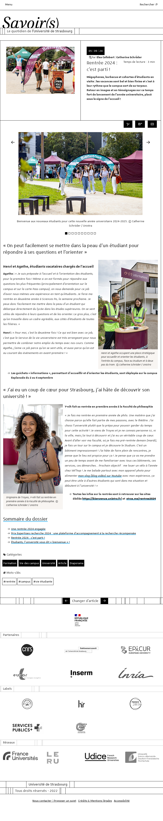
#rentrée (9, 581)
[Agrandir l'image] (128, 304)
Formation (9, 563)
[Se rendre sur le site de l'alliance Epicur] (136, 650)
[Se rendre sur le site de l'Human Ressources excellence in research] (81, 704)
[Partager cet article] (128, 124)
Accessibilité (122, 800)
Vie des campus (29, 563)
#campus (24, 581)
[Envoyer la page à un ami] (140, 124)
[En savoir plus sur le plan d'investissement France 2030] (136, 704)
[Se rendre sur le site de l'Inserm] (81, 674)
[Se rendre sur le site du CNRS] (27, 650)
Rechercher (149, 4)
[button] (13, 188)
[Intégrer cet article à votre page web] (152, 124)
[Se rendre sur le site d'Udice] (101, 757)
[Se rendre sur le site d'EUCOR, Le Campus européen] (27, 674)
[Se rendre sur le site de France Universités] (20, 756)
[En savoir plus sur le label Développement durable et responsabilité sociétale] (81, 728)
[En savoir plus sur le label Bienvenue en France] (27, 704)
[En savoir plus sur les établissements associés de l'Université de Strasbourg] (81, 650)
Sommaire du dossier (25, 519)
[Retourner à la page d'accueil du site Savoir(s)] (30, 24)
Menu (8, 4)
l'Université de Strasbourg (52, 31)
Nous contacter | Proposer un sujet (54, 800)
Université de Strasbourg (48, 784)
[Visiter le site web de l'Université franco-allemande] (142, 757)
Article (62, 563)
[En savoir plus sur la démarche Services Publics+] (27, 728)
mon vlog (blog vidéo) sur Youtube (100, 475)
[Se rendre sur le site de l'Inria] (136, 673)
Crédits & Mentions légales (95, 800)
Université (48, 563)
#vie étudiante (42, 581)
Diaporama (76, 563)
